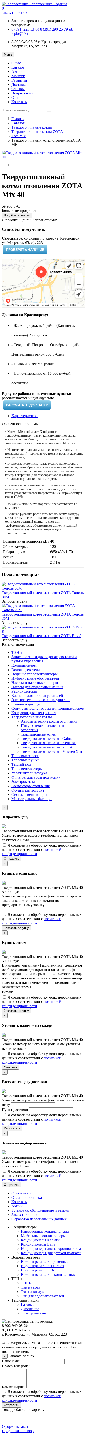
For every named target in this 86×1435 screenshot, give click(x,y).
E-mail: (8, 992)
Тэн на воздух (32, 1292)
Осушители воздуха (27, 790)
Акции (17, 72)
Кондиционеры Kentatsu (40, 1240)
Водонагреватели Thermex (42, 1266)
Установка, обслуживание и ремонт (40, 1210)
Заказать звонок (24, 1215)
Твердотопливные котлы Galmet (47, 739)
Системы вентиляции (29, 794)
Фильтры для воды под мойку (35, 777)
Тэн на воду (31, 1287)
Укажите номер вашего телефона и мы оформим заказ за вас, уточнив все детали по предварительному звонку (41, 900)
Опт (14, 97)
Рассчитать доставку (27, 405)
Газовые (27, 1305)
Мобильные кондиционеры (43, 1236)
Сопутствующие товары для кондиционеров (47, 708)
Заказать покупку (16, 928)
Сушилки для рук (25, 704)
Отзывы (18, 89)
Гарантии (19, 80)
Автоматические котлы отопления (49, 721)
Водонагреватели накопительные (48, 1274)
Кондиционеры (24, 665)
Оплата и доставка (26, 1197)
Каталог (18, 67)
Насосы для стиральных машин (37, 687)
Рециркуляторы (24, 691)
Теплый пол (21, 764)
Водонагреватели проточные (44, 1261)
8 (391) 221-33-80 (25, 29)
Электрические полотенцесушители (40, 700)
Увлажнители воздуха (29, 773)
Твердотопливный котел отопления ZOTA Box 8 (41, 636)
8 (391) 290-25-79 (54, 29)
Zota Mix (18, 136)
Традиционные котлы (38, 734)
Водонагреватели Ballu (40, 1270)
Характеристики (24, 416)
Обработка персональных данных (39, 1219)
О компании (21, 1193)
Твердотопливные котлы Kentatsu (48, 743)
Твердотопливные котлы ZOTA (37, 132)
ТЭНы (16, 652)
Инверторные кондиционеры (45, 1231)
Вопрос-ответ (22, 93)
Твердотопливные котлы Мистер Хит (51, 751)
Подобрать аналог (17, 215)
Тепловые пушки (25, 760)
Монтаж (18, 76)
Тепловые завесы (25, 756)
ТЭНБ (26, 1283)
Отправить (11, 858)
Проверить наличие (25, 250)
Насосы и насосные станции (34, 683)
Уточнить (10, 1067)
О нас (16, 63)
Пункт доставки (15, 1110)
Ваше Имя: (11, 1361)
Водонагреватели (25, 670)
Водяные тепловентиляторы (34, 674)
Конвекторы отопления (30, 786)
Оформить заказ (15, 1426)
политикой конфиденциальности (31, 851)
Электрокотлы (23, 782)
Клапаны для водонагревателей (37, 695)
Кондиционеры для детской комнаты (51, 1253)
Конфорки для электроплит (33, 713)
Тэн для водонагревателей (42, 1296)
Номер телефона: (16, 1366)
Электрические (33, 1313)
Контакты (19, 102)
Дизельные (30, 1309)
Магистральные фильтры (31, 799)
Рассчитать (12, 1128)
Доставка (19, 84)
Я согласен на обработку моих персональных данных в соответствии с (41, 849)
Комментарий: (13, 1387)
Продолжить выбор (18, 1431)
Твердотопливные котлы (31, 127)
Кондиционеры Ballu (38, 1244)
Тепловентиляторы (27, 769)
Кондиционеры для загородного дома (51, 1249)
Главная (17, 119)
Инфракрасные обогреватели (35, 678)
